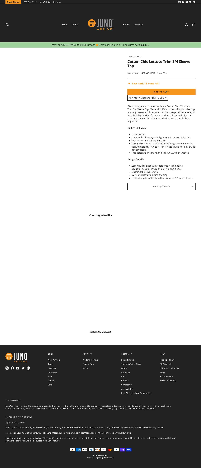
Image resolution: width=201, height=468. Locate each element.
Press (123, 376)
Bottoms (52, 368)
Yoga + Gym (88, 364)
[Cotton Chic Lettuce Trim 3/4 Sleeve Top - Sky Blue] (25, 303)
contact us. (150, 408)
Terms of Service (168, 380)
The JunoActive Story (131, 364)
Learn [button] (75, 24)
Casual (51, 380)
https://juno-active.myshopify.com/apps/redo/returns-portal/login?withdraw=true (91, 433)
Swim (50, 376)
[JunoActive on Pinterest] (28, 368)
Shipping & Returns (169, 368)
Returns (57, 2)
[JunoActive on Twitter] (23, 368)
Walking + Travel (91, 360)
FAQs (162, 372)
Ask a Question (161, 186)
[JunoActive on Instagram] (7, 368)
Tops (50, 364)
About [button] (126, 24)
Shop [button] (65, 24)
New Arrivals (54, 360)
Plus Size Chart (167, 360)
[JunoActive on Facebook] (12, 368)
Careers (125, 380)
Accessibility (127, 389)
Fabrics (124, 368)
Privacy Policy (166, 376)
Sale (50, 384)
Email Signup (127, 360)
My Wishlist (45, 2)
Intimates (52, 372)
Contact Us (126, 384)
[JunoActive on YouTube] (17, 368)
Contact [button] (138, 24)
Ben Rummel (109, 457)
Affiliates (125, 372)
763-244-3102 (30, 2)
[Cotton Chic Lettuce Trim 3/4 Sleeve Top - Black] (38, 303)
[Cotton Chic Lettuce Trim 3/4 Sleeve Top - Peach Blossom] (18, 303)
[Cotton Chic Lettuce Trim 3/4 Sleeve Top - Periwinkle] (31, 303)
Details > (144, 45)
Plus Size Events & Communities (136, 393)
